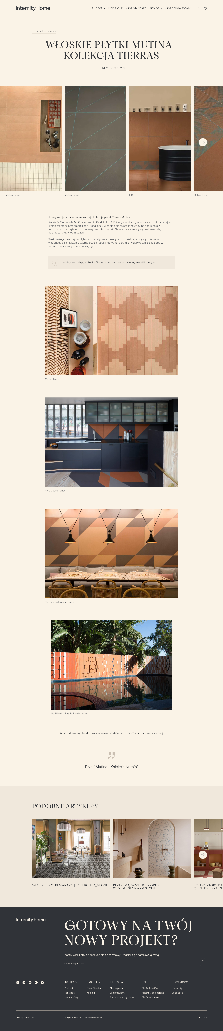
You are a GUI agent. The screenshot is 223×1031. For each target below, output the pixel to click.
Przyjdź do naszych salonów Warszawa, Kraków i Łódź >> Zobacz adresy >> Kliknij (111, 733)
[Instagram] (18, 982)
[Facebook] (24, 982)
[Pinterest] (36, 982)
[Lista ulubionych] (205, 8)
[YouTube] (42, 982)
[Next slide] (203, 142)
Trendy (102, 68)
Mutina (78, 222)
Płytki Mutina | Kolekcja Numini (111, 766)
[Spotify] (30, 982)
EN (205, 1017)
